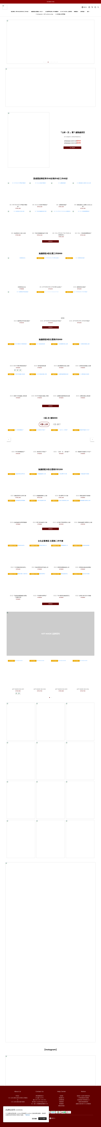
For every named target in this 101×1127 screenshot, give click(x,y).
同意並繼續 (42, 1118)
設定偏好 (34, 1118)
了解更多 (27, 1115)
